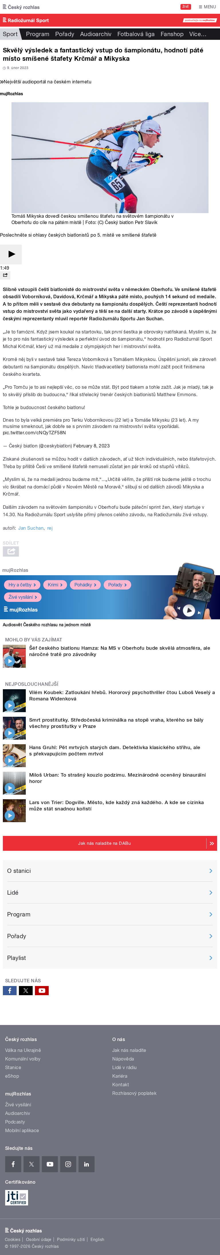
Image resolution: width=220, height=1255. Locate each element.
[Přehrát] (11, 254)
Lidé (13, 892)
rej (49, 528)
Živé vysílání (21, 597)
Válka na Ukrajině (23, 1050)
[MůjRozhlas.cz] (11, 94)
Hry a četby (20, 585)
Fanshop (172, 34)
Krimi (53, 585)
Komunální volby (22, 1059)
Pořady (64, 34)
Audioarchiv (96, 34)
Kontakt (120, 1084)
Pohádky (83, 585)
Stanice (13, 1067)
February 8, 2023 (91, 446)
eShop (12, 1076)
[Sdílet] (5, 275)
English (97, 1239)
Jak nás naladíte (129, 1050)
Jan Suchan (31, 528)
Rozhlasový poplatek (134, 1093)
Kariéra (119, 1076)
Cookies (12, 1239)
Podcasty (15, 1122)
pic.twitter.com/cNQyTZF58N (34, 432)
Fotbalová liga (136, 34)
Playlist (16, 957)
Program (37, 34)
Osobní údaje (39, 1239)
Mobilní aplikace (22, 1130)
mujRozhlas (15, 570)
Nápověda (123, 1059)
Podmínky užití (71, 1239)
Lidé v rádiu (124, 1067)
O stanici (19, 870)
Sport (10, 34)
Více (198, 34)
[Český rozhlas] (21, 7)
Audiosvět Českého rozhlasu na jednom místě (47, 624)
